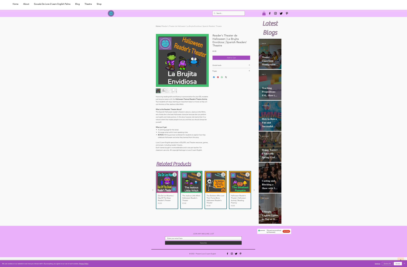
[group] (203, 190)
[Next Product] (254, 190)
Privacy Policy (83, 264)
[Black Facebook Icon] (269, 13)
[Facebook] (227, 253)
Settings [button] (377, 264)
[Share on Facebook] (214, 77)
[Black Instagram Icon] (275, 13)
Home (158, 26)
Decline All (387, 264)
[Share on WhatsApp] (222, 77)
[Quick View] (167, 182)
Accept (398, 264)
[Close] (404, 263)
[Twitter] (281, 13)
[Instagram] (231, 253)
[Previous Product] (153, 190)
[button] (264, 13)
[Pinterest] (240, 253)
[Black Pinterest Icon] (287, 13)
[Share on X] (226, 77)
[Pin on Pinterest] (218, 77)
